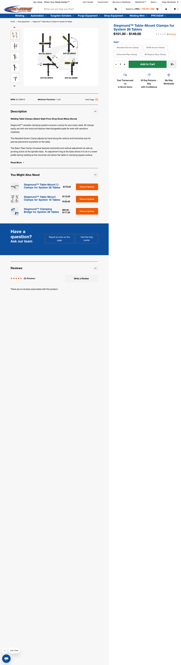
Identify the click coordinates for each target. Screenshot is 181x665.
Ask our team (21, 241)
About (153, 2)
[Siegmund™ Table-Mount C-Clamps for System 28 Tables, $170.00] (15, 187)
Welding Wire (137, 15)
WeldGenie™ (140, 2)
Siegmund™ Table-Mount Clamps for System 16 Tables (42, 198)
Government (103, 2)
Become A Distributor (122, 2)
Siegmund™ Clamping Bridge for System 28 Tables (41, 210)
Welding (19, 15)
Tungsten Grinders (60, 15)
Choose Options (87, 187)
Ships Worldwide (169, 2)
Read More (16, 162)
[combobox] (79, 9)
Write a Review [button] (81, 278)
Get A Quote (88, 2)
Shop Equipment (113, 15)
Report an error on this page (59, 239)
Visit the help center (87, 239)
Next (14, 86)
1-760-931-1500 (147, 9)
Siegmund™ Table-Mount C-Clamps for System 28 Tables (42, 186)
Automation (37, 15)
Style (117, 41)
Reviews (172, 34)
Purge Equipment (88, 15)
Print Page (89, 99)
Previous (14, 27)
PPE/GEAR (157, 15)
